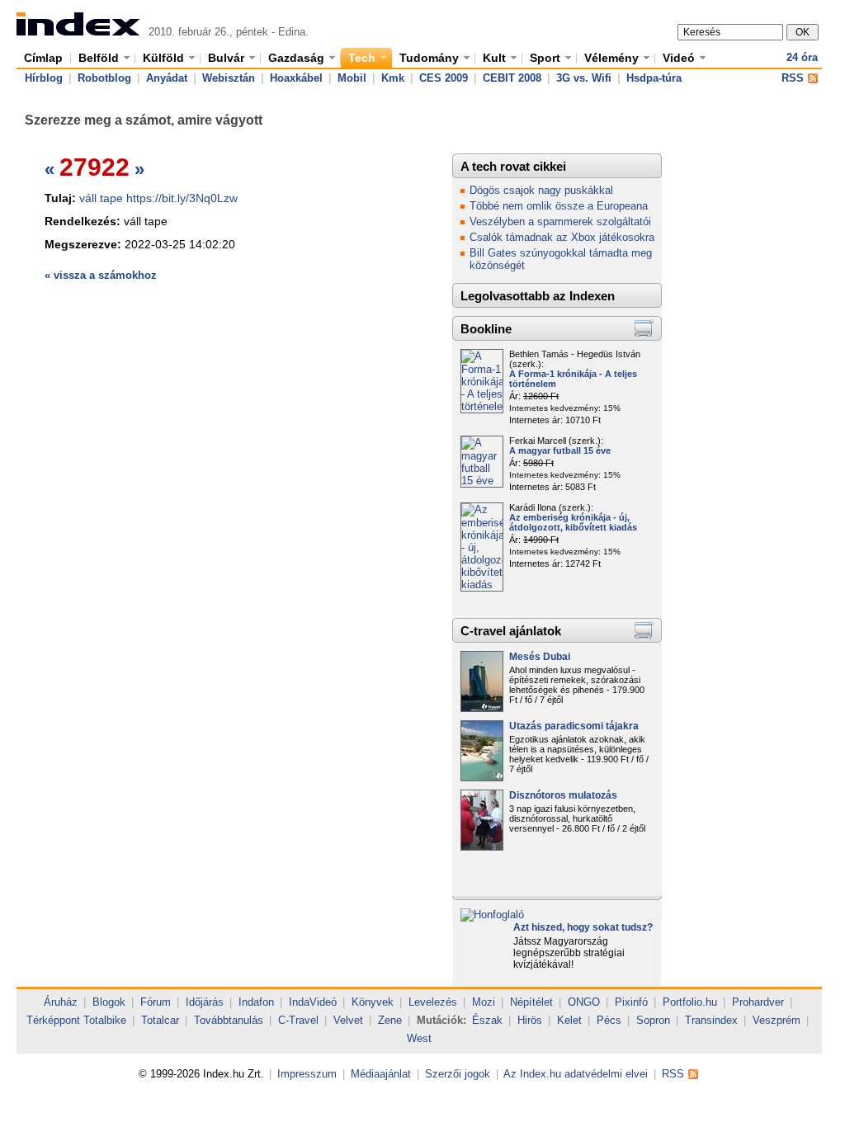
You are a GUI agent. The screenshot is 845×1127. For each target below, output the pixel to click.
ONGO (584, 1002)
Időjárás (205, 1002)
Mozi (483, 1002)
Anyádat (166, 78)
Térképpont (53, 1020)
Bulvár (226, 57)
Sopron (653, 1020)
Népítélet (531, 1002)
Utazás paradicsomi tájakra (574, 726)
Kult (494, 57)
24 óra (802, 57)
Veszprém (776, 1020)
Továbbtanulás (228, 1020)
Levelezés (432, 1002)
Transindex (711, 1020)
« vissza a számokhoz (101, 275)
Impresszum (307, 1074)
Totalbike (104, 1020)
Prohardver (758, 1002)
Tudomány (429, 57)
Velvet (348, 1020)
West (419, 1038)
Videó (679, 57)
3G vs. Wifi (583, 78)
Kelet (569, 1020)
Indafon (256, 1002)
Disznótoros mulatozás (563, 795)
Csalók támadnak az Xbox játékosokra (562, 237)
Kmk (392, 78)
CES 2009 (443, 78)
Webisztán (228, 78)
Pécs (609, 1020)
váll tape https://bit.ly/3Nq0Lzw (158, 198)
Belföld (98, 57)
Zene (390, 1020)
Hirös (529, 1020)
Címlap (43, 57)
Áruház (61, 1002)
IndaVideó (313, 1002)
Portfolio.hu (690, 1002)
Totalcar (160, 1020)
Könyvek (373, 1002)
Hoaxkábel (296, 78)
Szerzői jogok (457, 1074)
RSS (792, 78)
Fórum (155, 1002)
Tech (361, 57)
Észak (487, 1020)
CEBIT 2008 (512, 78)
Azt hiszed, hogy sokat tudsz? (583, 927)
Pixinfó (631, 1002)
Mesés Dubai (539, 657)
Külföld (163, 57)
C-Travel (298, 1020)
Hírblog (44, 78)
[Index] (78, 32)
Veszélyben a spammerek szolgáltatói (560, 221)
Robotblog (104, 78)
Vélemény (611, 57)
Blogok (108, 1002)
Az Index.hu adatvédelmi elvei (575, 1074)
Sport (545, 57)
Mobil (352, 78)
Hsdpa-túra (654, 78)
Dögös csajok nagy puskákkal (541, 190)
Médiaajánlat (381, 1074)
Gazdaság (296, 57)
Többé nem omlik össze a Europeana (559, 206)
